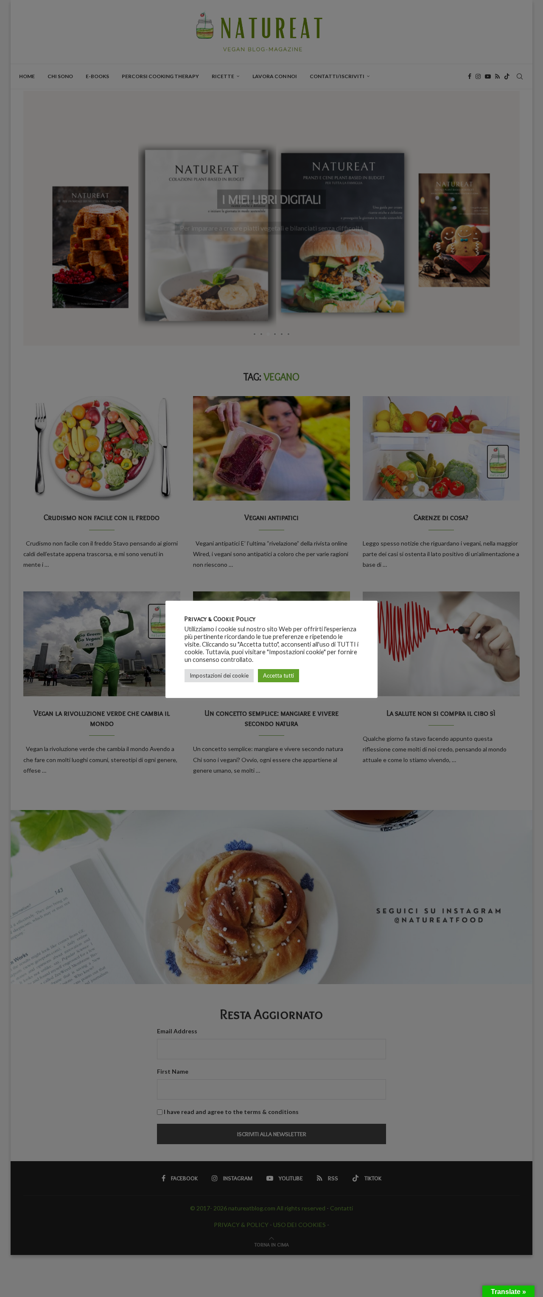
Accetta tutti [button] (278, 675)
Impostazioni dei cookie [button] (219, 675)
